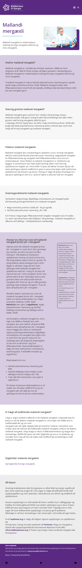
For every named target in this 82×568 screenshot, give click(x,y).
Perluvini (48, 524)
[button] (74, 7)
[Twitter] (41, 563)
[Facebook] (6, 563)
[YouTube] (75, 563)
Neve (7, 555)
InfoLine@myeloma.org (16, 530)
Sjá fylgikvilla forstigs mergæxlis (20, 464)
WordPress (25, 555)
